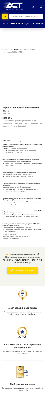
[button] (33, 6)
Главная (6, 49)
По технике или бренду (16, 23)
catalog (16, 49)
